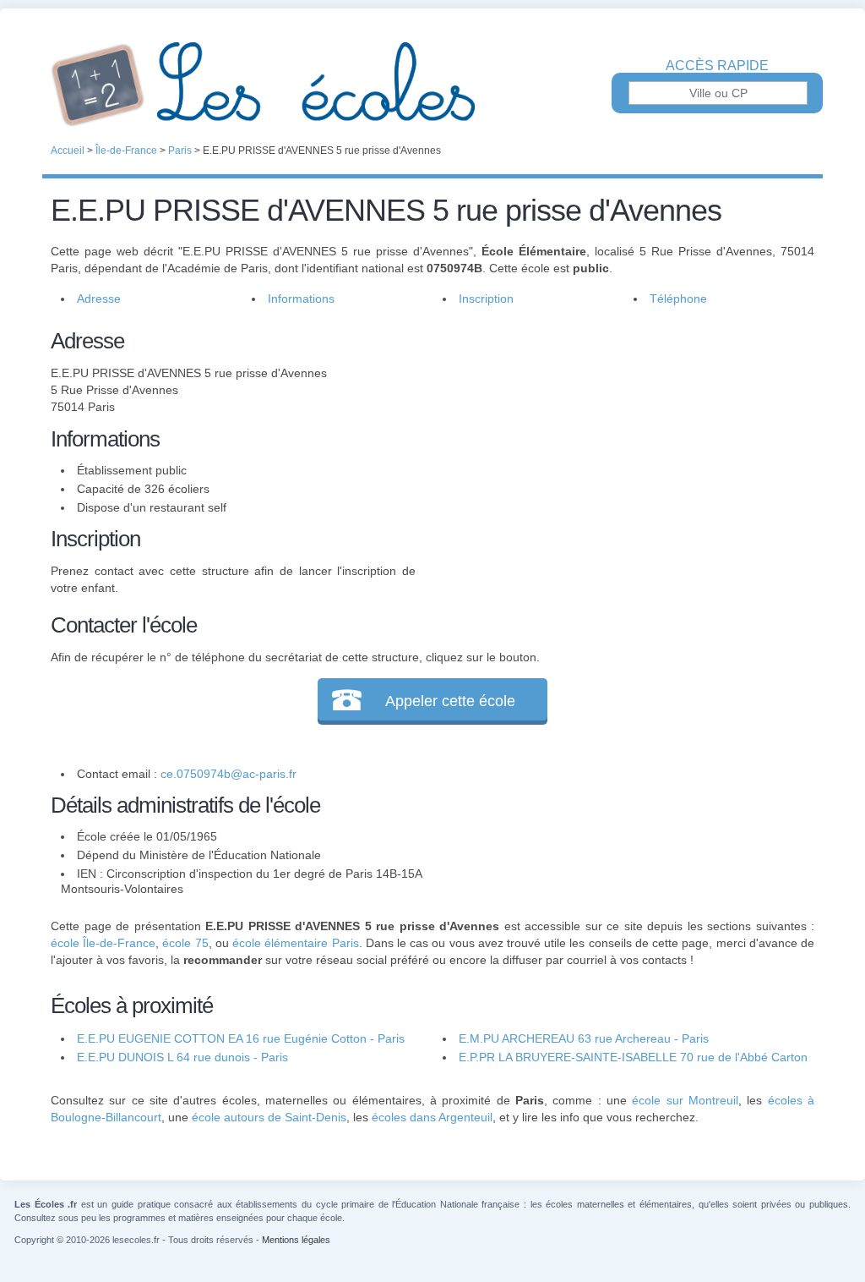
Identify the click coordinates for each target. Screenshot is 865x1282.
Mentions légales (296, 1240)
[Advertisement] (615, 443)
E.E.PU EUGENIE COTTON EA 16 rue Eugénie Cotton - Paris (241, 1038)
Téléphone (678, 298)
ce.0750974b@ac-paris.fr (228, 774)
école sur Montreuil (685, 1100)
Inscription (486, 298)
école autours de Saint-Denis (269, 1117)
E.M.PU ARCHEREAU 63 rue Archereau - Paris (584, 1038)
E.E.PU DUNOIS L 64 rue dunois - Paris (182, 1057)
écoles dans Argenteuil (432, 1117)
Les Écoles (432, 84)
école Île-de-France (103, 943)
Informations (301, 298)
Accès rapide (717, 66)
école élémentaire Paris (295, 943)
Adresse (99, 298)
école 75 (185, 943)
